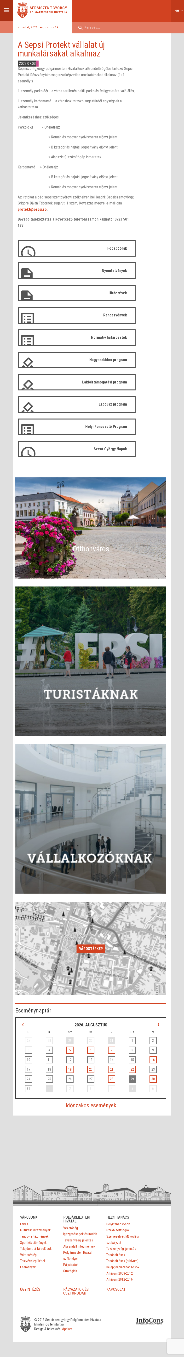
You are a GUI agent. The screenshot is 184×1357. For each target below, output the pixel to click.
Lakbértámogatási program (104, 382)
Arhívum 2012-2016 (119, 1279)
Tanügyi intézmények (34, 1236)
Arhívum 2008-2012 (119, 1273)
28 (111, 1079)
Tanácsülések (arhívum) (122, 1261)
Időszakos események (91, 1105)
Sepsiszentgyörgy (48, 8)
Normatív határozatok (109, 337)
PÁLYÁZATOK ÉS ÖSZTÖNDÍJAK (76, 1291)
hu (177, 10)
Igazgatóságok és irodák (80, 1234)
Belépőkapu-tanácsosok (122, 1267)
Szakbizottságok (117, 1230)
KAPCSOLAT (116, 1289)
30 (153, 1079)
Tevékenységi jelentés (78, 1240)
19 (70, 1069)
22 (132, 1069)
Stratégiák (70, 1271)
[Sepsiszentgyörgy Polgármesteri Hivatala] (22, 16)
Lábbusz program (113, 404)
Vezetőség (70, 1228)
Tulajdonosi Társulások (36, 1249)
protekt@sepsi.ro (32, 209)
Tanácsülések (115, 1255)
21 (111, 1069)
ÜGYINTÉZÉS (30, 1289)
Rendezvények (115, 315)
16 (153, 1060)
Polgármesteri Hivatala (48, 12)
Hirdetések (118, 293)
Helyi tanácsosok (118, 1224)
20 (90, 1069)
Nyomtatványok (114, 270)
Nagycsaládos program (108, 360)
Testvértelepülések (33, 1261)
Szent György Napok (110, 449)
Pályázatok (70, 1265)
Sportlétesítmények (33, 1243)
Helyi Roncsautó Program (106, 426)
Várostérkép (91, 948)
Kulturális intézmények (35, 1230)
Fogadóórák (117, 248)
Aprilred (67, 1329)
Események (28, 1267)
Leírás (24, 1224)
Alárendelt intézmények (79, 1246)
